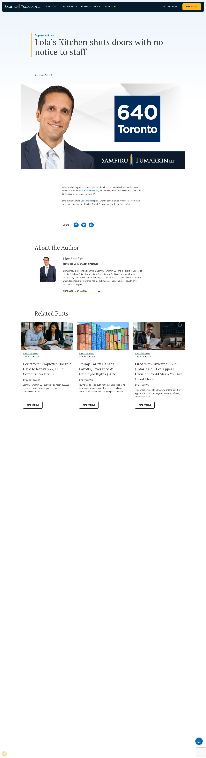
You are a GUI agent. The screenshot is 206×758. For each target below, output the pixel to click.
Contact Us (191, 6)
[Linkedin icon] (91, 224)
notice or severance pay (88, 190)
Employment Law (44, 35)
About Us (109, 6)
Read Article (33, 405)
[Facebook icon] (76, 224)
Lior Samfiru (86, 200)
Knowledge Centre (89, 6)
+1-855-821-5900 (171, 6)
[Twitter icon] (83, 224)
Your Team (51, 6)
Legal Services (68, 6)
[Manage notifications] (4, 753)
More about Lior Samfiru (75, 291)
